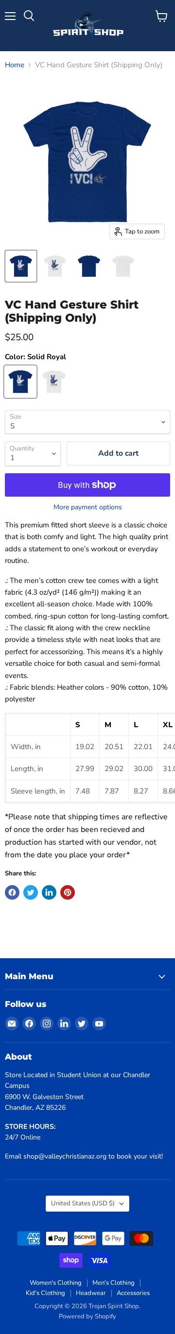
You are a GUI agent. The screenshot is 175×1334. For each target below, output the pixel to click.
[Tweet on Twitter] (30, 892)
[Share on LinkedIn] (49, 892)
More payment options (87, 507)
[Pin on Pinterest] (67, 892)
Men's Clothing (113, 1282)
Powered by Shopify (87, 1316)
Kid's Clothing (45, 1293)
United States (83, 1203)
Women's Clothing (56, 1282)
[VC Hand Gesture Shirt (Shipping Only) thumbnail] (20, 266)
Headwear (91, 1293)
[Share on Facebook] (12, 892)
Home (14, 65)
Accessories (133, 1293)
